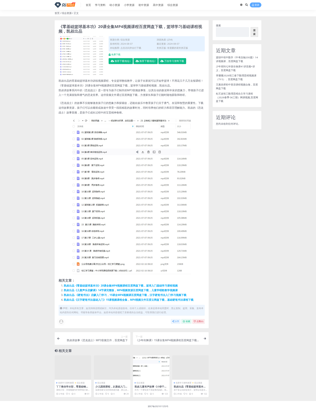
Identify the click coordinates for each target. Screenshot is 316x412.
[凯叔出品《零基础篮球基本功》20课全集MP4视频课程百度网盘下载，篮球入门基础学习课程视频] (190, 367)
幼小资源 (114, 5)
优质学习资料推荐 (66, 382)
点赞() (200, 321)
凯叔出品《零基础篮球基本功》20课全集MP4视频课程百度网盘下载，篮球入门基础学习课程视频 (121, 285)
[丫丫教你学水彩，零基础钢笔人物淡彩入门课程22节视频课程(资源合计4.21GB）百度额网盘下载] (73, 367)
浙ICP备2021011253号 (158, 406)
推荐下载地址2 (147, 61)
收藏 (188, 321)
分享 (177, 321)
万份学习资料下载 (174, 61)
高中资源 (158, 5)
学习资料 (100, 5)
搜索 (218, 25)
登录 (257, 5)
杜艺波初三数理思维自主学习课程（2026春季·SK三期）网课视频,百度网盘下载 (237, 97)
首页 (88, 5)
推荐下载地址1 (123, 61)
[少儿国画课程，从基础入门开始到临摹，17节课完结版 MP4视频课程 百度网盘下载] (112, 367)
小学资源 (129, 5)
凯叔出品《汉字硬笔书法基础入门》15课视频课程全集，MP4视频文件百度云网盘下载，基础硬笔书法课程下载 (129, 300)
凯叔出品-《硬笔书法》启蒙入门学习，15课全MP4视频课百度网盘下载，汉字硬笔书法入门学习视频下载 (125, 295)
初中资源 (143, 5)
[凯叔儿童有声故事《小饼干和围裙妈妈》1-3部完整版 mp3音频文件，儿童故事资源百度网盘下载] (151, 367)
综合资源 (172, 5)
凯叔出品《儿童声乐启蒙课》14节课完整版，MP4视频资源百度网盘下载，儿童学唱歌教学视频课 (121, 290)
